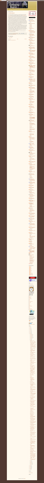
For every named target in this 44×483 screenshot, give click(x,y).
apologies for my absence (32, 129)
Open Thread (31, 26)
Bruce (29, 303)
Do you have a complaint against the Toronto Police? (32, 351)
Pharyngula (31, 152)
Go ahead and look (31, 472)
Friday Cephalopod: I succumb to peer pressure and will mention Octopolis (32, 154)
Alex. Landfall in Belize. (32, 357)
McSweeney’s (31, 42)
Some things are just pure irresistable (32, 349)
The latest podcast (31, 83)
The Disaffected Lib (32, 106)
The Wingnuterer (31, 141)
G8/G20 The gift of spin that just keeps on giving (33, 422)
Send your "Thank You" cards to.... (32, 438)
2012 (30, 331)
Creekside (31, 163)
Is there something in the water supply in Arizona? (32, 441)
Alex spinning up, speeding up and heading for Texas (32, 346)
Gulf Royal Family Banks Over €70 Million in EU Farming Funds (32, 68)
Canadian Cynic (30, 308)
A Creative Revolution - (32, 158)
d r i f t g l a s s (31, 45)
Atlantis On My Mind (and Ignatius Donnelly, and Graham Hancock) (32, 89)
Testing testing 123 (31, 219)
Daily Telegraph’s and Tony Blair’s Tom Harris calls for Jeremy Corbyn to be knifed (32, 180)
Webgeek (30, 297)
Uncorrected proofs (31, 309)
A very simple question (32, 394)
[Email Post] (19, 33)
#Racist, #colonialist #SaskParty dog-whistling (32, 147)
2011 (30, 332)
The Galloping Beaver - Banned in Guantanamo (32, 445)
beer (10, 34)
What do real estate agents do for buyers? (32, 115)
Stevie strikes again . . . (32, 363)
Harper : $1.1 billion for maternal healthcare (32, 368)
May (30, 460)
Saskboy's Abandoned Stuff (32, 50)
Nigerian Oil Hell (31, 452)
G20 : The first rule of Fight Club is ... (33, 359)
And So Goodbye (31, 177)
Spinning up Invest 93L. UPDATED (32, 370)
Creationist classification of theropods (32, 174)
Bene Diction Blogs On (32, 123)
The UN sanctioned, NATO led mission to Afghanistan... (32, 385)
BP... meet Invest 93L (32, 383)
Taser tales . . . (31, 364)
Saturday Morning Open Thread (32, 28)
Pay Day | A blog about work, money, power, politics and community (32, 251)
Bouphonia (31, 243)
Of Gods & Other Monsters (32, 227)
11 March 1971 (31, 77)
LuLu (30, 272)
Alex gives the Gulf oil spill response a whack (33, 343)
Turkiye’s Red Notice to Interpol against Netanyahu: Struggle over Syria (32, 35)
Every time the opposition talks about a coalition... (32, 419)
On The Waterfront (32, 246)
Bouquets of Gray (31, 189)
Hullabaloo (31, 252)
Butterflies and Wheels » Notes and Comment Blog (32, 47)
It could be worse (31, 395)
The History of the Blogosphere (32, 415)
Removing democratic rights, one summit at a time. (33, 459)
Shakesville (31, 126)
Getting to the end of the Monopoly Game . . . (32, 371)
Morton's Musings (31, 149)
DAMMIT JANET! (31, 112)
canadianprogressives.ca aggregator (32, 167)
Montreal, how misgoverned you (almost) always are (32, 60)
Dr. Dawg (30, 302)
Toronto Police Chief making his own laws (33, 344)
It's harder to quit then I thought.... (32, 134)
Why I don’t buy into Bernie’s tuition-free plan (32, 183)
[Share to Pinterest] (23, 33)
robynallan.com (31, 262)
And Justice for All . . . (32, 399)
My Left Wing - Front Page (32, 247)
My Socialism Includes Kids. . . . (32, 132)
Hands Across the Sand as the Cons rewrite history (32, 416)
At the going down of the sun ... (32, 356)
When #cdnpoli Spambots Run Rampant (32, 233)
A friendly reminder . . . (32, 450)
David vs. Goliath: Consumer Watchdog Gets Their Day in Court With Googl (32, 237)
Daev (29, 300)
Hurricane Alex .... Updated (33, 341)
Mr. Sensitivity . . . (32, 381)
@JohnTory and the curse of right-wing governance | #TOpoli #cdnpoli (32, 196)
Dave (30, 269)
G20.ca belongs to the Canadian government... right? (32, 443)
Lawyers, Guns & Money (32, 23)
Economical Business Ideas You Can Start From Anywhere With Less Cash (32, 124)
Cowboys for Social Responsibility (32, 203)
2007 (30, 467)
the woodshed (31, 104)
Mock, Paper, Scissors (32, 20)
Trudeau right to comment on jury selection (32, 150)
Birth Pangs (31, 245)
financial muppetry (12, 34)
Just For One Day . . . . (32, 185)
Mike (29, 299)
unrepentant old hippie (32, 218)
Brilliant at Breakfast (32, 187)
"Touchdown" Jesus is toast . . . (33, 406)
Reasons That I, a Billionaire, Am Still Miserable (32, 43)
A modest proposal (11, 13)
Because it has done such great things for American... (32, 398)
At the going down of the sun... (32, 431)
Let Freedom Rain (31, 96)
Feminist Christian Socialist (32, 161)
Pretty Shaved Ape (31, 301)
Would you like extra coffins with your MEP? (33, 427)
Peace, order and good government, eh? (32, 260)
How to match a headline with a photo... (32, 366)
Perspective (31, 376)
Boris (30, 267)
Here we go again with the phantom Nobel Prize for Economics (32, 211)
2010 (30, 333)
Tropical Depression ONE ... (33, 367)
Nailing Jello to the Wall (32, 182)
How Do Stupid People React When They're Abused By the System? (32, 58)
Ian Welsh (31, 25)
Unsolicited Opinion (32, 76)
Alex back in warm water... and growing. (32, 355)
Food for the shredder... (32, 382)
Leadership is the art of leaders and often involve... (32, 380)
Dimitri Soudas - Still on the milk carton (33, 451)
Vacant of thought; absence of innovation (32, 352)
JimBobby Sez (31, 232)
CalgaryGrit (31, 241)
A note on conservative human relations (32, 121)
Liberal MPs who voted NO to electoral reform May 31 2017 (32, 164)
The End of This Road (32, 127)
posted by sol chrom (32, 261)
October (31, 336)
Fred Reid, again (31, 417)
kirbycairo (31, 131)
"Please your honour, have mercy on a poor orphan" (32, 455)
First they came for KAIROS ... (33, 436)
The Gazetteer (31, 39)
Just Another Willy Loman (32, 85)
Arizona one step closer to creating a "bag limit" (32, 404)
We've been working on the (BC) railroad (32, 448)
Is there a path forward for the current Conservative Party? (32, 118)
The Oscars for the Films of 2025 (32, 75)
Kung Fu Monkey (31, 200)
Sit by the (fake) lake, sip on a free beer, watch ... (33, 424)
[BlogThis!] (21, 33)
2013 (30, 330)
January (31, 464)
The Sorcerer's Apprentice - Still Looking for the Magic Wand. (32, 108)
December (31, 334)
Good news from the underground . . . (32, 408)
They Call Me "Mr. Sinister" (32, 239)
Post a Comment (10, 37)
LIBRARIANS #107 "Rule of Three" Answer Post (32, 201)
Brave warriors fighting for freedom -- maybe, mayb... (32, 457)
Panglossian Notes (31, 209)
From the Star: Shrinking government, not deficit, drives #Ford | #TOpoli (32, 92)
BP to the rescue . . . (32, 413)
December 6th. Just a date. (32, 206)
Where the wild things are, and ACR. (32, 159)
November (31, 335)
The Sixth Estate (31, 114)
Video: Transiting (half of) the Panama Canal (32, 63)
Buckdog (30, 136)
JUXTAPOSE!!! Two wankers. (32, 112)
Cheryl (30, 268)
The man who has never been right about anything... (33, 432)
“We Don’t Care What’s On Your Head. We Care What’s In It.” (32, 225)
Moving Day (31, 241)
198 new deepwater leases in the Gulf (33, 392)
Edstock (31, 270)
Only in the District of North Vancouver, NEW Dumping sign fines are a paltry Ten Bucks (32, 71)
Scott (29, 304)
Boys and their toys (32, 449)
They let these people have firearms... (32, 409)
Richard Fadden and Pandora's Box (32, 378)
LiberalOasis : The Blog (32, 248)
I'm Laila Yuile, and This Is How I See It (32, 79)
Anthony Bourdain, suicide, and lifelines (32, 145)
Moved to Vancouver (32, 185)
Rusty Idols (31, 171)
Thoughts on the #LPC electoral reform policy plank (32, 192)
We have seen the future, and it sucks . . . (33, 439)
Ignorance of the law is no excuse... (32, 360)
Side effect (31, 48)
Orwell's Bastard (31, 194)
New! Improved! (31, 423)
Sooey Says (31, 176)
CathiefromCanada (32, 30)
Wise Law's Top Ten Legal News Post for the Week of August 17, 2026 (32, 54)
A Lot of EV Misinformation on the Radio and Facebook (32, 51)
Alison (30, 266)
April (30, 461)
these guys (11, 30)
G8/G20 (15, 34)
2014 (30, 329)
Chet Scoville (30, 298)
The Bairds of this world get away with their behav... (33, 454)
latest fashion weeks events (32, 198)
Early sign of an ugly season (33, 400)
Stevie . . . (31, 444)
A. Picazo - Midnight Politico (32, 144)
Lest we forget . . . (32, 390)
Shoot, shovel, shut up (32, 204)
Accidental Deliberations (32, 37)
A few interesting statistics (32, 190)
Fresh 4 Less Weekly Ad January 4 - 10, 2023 (32, 102)
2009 (30, 465)
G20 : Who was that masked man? (33, 347)
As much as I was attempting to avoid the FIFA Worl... (33, 393)
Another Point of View (32, 101)
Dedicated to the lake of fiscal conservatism (32, 428)
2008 (30, 466)
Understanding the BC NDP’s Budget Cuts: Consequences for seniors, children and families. (32, 81)
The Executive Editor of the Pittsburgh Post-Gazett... (33, 389)
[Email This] (21, 33)
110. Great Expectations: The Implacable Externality (32, 214)
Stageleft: (31, 249)
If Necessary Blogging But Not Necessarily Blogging (32, 117)
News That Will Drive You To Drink (32, 21)
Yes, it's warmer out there (32, 396)
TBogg (30, 235)
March (31, 462)
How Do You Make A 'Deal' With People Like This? (32, 40)
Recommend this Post (16, 33)
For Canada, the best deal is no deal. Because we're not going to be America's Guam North (32, 32)
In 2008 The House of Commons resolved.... (32, 401)
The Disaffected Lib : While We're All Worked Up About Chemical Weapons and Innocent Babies (32, 168)
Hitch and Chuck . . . (32, 405)
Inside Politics (31, 263)
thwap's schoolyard (32, 56)
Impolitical (31, 191)
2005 (30, 469)
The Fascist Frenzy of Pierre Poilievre (32, 99)
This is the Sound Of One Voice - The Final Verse (32, 216)
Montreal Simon (31, 98)
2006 (30, 468)
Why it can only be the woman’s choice (32, 228)
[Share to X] (22, 33)
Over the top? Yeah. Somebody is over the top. (33, 362)
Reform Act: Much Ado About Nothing (32, 221)
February (31, 463)
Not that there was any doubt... (32, 435)
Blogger (24, 478)
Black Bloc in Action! (32, 340)
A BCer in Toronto (31, 62)
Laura (30, 271)
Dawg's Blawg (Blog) (32, 120)
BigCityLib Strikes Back (32, 87)
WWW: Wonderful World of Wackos (33, 388)
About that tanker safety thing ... (32, 230)
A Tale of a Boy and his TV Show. (32, 156)
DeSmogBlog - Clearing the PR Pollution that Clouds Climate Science (32, 66)
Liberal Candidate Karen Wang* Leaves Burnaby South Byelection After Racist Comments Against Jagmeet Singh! (32, 138)
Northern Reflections (32, 94)
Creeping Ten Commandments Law (32, 172)
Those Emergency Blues (32, 223)
